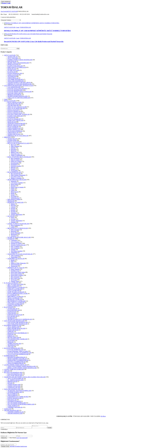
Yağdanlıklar (14, 252)
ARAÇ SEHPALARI (13, 327)
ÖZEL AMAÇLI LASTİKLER (15, 302)
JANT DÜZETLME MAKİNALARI (14, 321)
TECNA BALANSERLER (14, 131)
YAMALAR (7, 409)
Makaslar (13, 167)
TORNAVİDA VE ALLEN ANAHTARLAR (19, 254)
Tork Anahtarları (15, 248)
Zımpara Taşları (15, 281)
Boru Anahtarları (15, 158)
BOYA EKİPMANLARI (14, 172)
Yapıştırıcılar (14, 266)
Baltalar (13, 204)
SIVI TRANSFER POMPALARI (16, 402)
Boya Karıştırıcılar (16, 173)
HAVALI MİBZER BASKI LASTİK (17, 293)
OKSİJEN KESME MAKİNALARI (17, 96)
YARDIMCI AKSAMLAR (14, 407)
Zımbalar (13, 222)
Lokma (13, 226)
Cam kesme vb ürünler (17, 182)
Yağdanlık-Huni (15, 198)
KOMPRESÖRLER (9, 355)
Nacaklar (13, 211)
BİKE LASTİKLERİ (13, 286)
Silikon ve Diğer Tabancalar (18, 263)
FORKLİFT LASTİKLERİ (14, 289)
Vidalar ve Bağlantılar (16, 155)
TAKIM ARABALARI (13, 384)
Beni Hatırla (12, 437)
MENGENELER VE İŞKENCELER (17, 228)
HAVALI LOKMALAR (14, 111)
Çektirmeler (14, 240)
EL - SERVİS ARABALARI (15, 380)
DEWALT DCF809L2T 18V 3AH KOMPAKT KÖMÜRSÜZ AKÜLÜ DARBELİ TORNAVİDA (37, 31)
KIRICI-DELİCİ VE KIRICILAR (16, 67)
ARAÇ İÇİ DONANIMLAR (15, 378)
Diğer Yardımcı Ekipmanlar (18, 175)
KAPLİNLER (11, 117)
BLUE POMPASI (12, 393)
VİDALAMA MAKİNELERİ (15, 81)
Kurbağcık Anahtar (16, 166)
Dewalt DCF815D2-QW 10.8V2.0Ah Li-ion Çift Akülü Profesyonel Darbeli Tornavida (33, 41)
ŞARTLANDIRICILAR (14, 128)
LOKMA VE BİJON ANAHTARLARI (18, 223)
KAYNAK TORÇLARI (14, 93)
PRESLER (10, 342)
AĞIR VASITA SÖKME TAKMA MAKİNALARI (21, 366)
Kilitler (13, 188)
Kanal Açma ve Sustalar (17, 187)
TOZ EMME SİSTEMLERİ (15, 79)
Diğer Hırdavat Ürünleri (13, 199)
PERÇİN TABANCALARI (15, 125)
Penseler (13, 169)
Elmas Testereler (15, 269)
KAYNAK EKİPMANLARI (12, 348)
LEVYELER (11, 216)
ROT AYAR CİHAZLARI (14, 375)
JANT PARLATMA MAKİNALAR (17, 324)
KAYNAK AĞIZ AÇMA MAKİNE (17, 88)
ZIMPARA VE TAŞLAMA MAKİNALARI (19, 84)
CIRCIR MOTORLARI (14, 103)
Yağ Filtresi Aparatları (16, 251)
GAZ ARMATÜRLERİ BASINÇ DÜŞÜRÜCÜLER (18, 85)
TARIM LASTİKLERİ (13, 305)
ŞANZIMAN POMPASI (14, 401)
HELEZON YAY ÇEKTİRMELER (17, 333)
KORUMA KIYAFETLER (14, 314)
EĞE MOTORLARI (13, 105)
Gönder (49, 427)
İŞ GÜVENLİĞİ (8, 307)
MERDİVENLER (12, 381)
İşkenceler (13, 231)
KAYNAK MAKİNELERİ (14, 90)
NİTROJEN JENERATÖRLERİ (16, 123)
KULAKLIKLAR (12, 316)
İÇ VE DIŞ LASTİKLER (11, 283)
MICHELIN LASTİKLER (14, 299)
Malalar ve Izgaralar (16, 178)
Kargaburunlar (15, 163)
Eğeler (12, 217)
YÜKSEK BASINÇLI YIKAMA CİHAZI (19, 82)
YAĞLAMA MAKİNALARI (12, 389)
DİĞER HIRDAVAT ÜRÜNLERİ (16, 179)
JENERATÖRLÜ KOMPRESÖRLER (17, 360)
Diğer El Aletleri (15, 160)
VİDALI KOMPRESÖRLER (15, 363)
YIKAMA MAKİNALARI (11, 410)
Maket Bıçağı (14, 192)
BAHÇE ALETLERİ (13, 141)
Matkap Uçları (14, 152)
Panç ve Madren (15, 246)
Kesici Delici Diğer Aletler (18, 272)
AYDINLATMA (11, 140)
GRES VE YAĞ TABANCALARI (16, 107)
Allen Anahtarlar (15, 255)
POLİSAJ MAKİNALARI (14, 73)
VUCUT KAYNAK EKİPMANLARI (17, 354)
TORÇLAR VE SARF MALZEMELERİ (18, 97)
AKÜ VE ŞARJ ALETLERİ (15, 284)
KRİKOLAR (11, 336)
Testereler (13, 236)
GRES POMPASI (12, 395)
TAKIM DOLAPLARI (13, 387)
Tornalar (13, 249)
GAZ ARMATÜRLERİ (13, 87)
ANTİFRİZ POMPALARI (14, 392)
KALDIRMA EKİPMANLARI (12, 325)
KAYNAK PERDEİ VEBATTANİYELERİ (19, 91)
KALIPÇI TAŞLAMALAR (15, 66)
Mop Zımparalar (15, 277)
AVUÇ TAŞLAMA (12, 58)
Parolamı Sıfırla (5, 446)
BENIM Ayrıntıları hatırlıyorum (18, 446)
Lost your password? (22, 437)
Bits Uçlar (13, 144)
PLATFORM (11, 340)
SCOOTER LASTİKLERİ (14, 304)
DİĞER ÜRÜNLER (13, 330)
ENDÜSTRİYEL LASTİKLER (16, 287)
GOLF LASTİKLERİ (13, 290)
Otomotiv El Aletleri (16, 243)
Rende (12, 193)
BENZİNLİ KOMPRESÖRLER (16, 357)
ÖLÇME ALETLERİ (13, 70)
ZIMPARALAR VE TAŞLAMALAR (17, 135)
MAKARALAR (11, 399)
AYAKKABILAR (12, 308)
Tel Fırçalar (14, 280)
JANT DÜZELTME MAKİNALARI (17, 322)
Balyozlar (13, 205)
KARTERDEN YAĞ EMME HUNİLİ (17, 396)
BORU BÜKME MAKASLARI (16, 328)
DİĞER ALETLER (12, 64)
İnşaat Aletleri (14, 184)
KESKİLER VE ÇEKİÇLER (15, 202)
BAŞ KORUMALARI (13, 310)
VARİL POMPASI (12, 406)
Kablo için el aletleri (16, 161)
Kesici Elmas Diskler (16, 273)
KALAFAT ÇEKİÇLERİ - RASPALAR (18, 114)
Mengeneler (14, 234)
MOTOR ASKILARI (13, 337)
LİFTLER (7, 371)
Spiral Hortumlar (15, 264)
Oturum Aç (4, 437)
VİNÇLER (10, 346)
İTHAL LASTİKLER (13, 298)
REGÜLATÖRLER (12, 126)
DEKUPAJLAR (11, 61)
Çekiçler (13, 207)
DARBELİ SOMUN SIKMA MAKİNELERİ (19, 59)
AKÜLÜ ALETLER (12, 11)
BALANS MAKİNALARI (14, 374)
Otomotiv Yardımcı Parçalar (18, 245)
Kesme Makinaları (16, 232)
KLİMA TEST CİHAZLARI (15, 120)
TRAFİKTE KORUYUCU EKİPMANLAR (19, 319)
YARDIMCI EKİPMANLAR (15, 412)
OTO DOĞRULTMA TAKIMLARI (17, 339)
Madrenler (13, 151)
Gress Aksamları (15, 242)
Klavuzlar (13, 149)
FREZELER (10, 201)
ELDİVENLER (11, 311)
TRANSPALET (11, 345)
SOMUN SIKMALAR (13, 129)
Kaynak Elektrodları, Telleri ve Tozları (17, 351)
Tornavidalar (14, 257)
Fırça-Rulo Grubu (15, 176)
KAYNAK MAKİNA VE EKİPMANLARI (19, 352)
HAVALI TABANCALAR (14, 113)
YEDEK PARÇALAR (13, 134)
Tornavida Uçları (15, 154)
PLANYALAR (11, 72)
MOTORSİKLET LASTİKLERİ (16, 301)
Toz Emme (14, 196)
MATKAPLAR (11, 69)
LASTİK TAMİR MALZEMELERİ (14, 369)
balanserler (14, 181)
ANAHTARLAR (12, 138)
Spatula (13, 195)
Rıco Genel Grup (15, 278)
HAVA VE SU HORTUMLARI (16, 108)
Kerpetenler (14, 164)
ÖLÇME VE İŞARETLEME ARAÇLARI (19, 237)
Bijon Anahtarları (15, 225)
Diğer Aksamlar (15, 146)
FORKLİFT (10, 331)
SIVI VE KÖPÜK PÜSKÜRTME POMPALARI (20, 404)
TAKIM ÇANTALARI (13, 386)
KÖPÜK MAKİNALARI (14, 398)
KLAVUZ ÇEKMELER (14, 119)
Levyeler (13, 219)
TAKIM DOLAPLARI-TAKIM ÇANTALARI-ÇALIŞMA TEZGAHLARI (24, 377)
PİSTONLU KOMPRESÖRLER (16, 361)
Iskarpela (13, 185)
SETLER (9, 383)
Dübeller (13, 147)
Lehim (12, 190)
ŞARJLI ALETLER (12, 75)
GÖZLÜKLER (11, 313)
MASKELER (11, 317)
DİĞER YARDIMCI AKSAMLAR (17, 358)
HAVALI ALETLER (9, 100)
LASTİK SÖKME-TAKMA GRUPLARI (15, 365)
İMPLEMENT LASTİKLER (15, 296)
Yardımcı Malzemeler (16, 214)
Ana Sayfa (3, 11)
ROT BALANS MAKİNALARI (13, 372)
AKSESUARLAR (12, 56)
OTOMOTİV (11, 239)
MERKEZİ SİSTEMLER (14, 94)
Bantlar (13, 260)
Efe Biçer (103, 416)
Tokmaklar (14, 213)
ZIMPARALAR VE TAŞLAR (15, 267)
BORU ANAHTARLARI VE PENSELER (19, 157)
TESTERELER (11, 76)
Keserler (13, 208)
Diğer (12, 261)
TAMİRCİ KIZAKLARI (14, 343)
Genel (17, 27)
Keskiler (13, 210)
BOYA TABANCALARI (14, 102)
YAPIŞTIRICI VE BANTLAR (15, 258)
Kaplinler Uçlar (15, 270)
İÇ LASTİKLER (12, 295)
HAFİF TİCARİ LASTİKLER (15, 292)
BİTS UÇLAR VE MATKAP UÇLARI (18, 143)
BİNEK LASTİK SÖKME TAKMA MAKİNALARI (21, 368)
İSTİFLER (10, 334)
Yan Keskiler (14, 170)
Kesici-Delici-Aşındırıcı (17, 275)
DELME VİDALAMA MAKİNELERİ (18, 62)
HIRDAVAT (7, 137)
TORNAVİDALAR (25, 27)
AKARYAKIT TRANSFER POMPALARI (19, 390)
